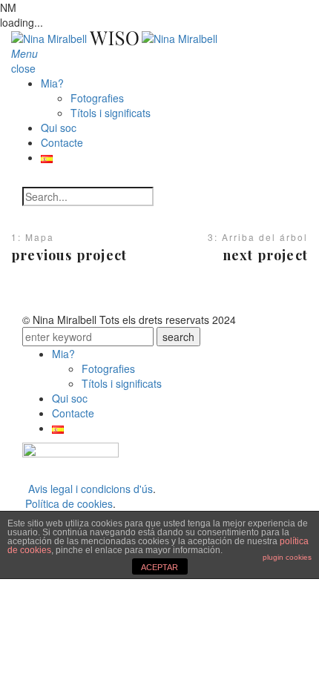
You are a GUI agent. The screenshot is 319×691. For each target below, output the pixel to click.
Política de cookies (69, 503)
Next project (265, 255)
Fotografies (97, 97)
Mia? (52, 83)
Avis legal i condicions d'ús (90, 488)
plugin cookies (287, 557)
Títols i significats (110, 112)
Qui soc (58, 127)
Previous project (69, 255)
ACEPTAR (159, 567)
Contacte (62, 142)
